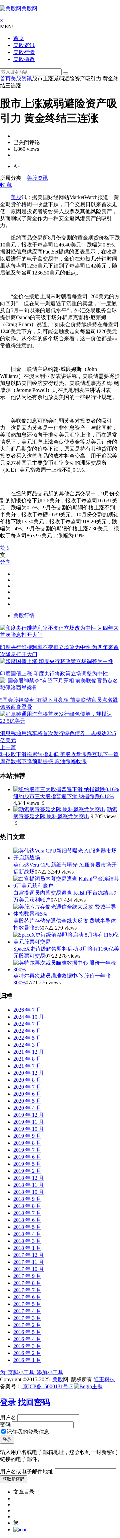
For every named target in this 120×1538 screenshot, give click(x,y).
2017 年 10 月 (28, 1269)
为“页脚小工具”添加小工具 (31, 1372)
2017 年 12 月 (28, 1255)
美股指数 (24, 59)
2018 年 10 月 (28, 1192)
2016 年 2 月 (27, 1353)
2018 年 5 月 (27, 1227)
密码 (5, 1424)
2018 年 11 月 (28, 1185)
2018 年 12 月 (28, 1178)
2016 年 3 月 (27, 1346)
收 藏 (6, 185)
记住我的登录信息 (28, 1432)
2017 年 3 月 (27, 1318)
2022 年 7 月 (27, 1024)
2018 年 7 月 (27, 1213)
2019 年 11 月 (28, 1122)
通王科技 (104, 1379)
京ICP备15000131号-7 (47, 1386)
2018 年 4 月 (27, 1234)
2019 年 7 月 (27, 1150)
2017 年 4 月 (27, 1311)
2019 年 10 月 (28, 1129)
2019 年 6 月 (27, 1157)
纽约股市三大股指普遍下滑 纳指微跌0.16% (63, 796)
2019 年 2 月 (27, 1171)
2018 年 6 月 (27, 1220)
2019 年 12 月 (28, 1115)
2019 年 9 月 (27, 1136)
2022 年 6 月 (27, 1031)
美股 (16, 197)
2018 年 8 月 (27, 1206)
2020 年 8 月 (27, 1080)
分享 (5, 562)
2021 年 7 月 (27, 1066)
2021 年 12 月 (28, 1052)
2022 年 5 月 (27, 1038)
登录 (8, 1402)
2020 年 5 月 (27, 1101)
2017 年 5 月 (27, 1304)
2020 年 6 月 (27, 1094)
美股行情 (24, 52)
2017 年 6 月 (27, 1297)
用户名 (8, 1417)
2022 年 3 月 (27, 1045)
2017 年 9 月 (27, 1276)
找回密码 (34, 1402)
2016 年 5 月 (27, 1332)
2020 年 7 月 (27, 1087)
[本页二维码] (20, 1529)
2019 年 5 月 (27, 1164)
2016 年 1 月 (27, 1360)
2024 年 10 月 (28, 1017)
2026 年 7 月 (27, 1010)
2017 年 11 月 (28, 1262)
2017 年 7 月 (27, 1290)
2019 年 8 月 (27, 1143)
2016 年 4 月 (27, 1339)
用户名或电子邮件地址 (26, 1471)
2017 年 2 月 (27, 1325)
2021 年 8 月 (27, 1059)
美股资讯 (24, 45)
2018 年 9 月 (27, 1199)
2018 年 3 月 (27, 1241)
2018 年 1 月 (27, 1248)
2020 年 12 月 (28, 1073)
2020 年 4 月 (27, 1108)
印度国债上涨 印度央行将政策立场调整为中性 (54, 673)
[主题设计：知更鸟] (88, 1386)
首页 (18, 38)
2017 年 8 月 (27, 1283)
